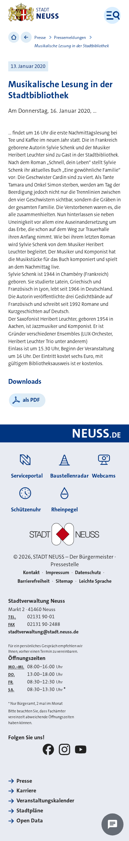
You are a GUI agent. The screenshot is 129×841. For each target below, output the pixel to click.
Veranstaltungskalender (45, 800)
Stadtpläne (30, 810)
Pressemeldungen (70, 37)
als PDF (31, 399)
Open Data (30, 820)
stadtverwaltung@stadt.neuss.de (43, 632)
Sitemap (64, 581)
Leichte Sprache (95, 581)
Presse (40, 37)
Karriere (26, 790)
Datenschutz (88, 572)
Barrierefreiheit (34, 581)
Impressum (57, 572)
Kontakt (31, 572)
